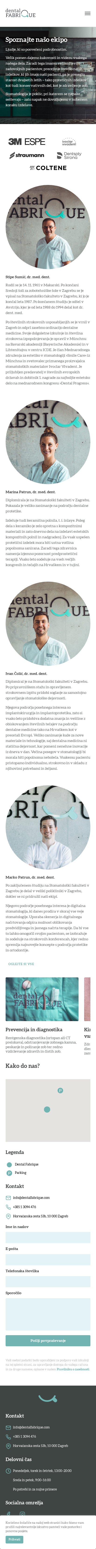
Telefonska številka (22, 1271)
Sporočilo (13, 1293)
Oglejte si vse (21, 964)
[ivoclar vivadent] (69, 142)
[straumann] (27, 156)
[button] (48, 1110)
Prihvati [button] (14, 1539)
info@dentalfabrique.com (31, 1198)
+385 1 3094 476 (24, 1207)
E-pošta (12, 1249)
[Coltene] (48, 168)
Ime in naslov (17, 1227)
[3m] (26, 142)
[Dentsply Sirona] (69, 156)
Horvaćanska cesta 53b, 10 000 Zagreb (40, 1216)
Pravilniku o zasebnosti (73, 1369)
